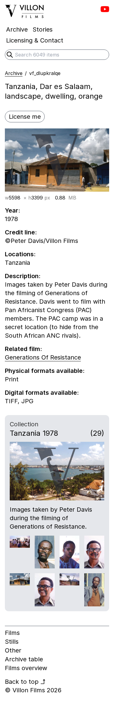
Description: (22, 276)
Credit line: (21, 232)
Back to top (25, 681)
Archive (13, 73)
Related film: (23, 349)
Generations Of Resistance (43, 357)
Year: (12, 210)
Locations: (20, 254)
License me (25, 116)
